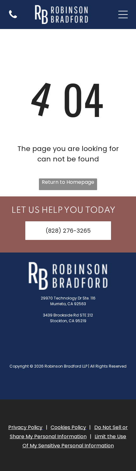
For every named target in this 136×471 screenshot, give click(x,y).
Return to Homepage (68, 182)
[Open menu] (123, 14)
